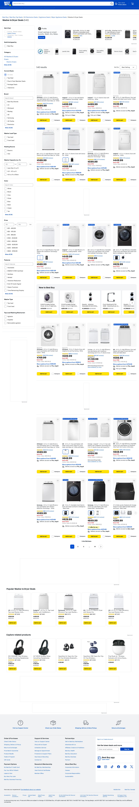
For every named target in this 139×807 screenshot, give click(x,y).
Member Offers (39, 773)
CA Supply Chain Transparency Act (122, 796)
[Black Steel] (116, 257)
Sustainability (69, 776)
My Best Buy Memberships (43, 767)
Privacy (24, 795)
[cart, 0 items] (132, 3)
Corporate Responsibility (72, 773)
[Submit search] (112, 4)
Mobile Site (117, 789)
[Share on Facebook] (118, 766)
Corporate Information (72, 767)
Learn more (106, 759)
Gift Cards (7, 760)
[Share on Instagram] (105, 766)
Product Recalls (9, 754)
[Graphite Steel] (129, 512)
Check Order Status (10, 741)
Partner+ (67, 760)
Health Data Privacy (52, 796)
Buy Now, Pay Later (10, 776)
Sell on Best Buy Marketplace (74, 741)
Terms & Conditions (15, 796)
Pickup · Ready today (14, 31)
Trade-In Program (9, 757)
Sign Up (126, 749)
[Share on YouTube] (99, 766)
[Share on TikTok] (112, 766)
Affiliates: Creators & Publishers (74, 747)
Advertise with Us (70, 744)
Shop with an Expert (41, 744)
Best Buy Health (70, 750)
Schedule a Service (40, 747)
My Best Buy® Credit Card (12, 767)
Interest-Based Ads (32, 796)
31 (95, 546)
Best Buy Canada (130, 789)
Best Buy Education (71, 754)
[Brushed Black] (91, 512)
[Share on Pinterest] (125, 766)
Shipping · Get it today (15, 35)
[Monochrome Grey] (72, 159)
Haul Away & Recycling (41, 757)
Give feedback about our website (31, 789)
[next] (130, 609)
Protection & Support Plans (43, 754)
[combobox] (128, 67)
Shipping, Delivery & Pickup (12, 744)
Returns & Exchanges (10, 747)
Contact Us (38, 760)
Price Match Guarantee (11, 750)
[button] (120, 3)
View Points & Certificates (42, 770)
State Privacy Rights (41, 796)
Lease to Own (8, 773)
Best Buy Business (70, 757)
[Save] (57, 73)
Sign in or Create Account (105, 739)
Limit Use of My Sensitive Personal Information (89, 796)
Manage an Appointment (42, 750)
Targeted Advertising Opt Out (108, 796)
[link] (14, 614)
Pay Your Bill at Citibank (11, 770)
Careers (67, 770)
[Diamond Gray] (72, 451)
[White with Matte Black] (65, 451)
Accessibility (7, 795)
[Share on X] (131, 766)
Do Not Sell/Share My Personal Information (67, 796)
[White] (65, 159)
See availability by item (95, 367)
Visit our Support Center (42, 741)
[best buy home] (7, 4)
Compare (57, 120)
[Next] (132, 302)
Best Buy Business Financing (12, 779)
